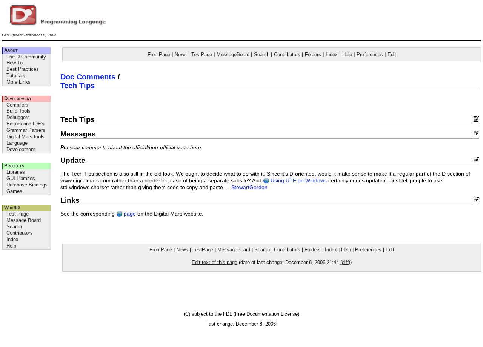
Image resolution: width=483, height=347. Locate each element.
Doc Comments (87, 77)
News (181, 54)
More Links (18, 82)
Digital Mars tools (25, 136)
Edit (392, 54)
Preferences (370, 54)
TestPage (201, 54)
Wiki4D (12, 208)
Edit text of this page (214, 262)
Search (14, 226)
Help (11, 246)
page (129, 214)
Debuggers (18, 117)
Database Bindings (27, 185)
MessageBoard (233, 54)
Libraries (15, 172)
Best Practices (22, 69)
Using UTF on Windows (298, 180)
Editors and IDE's (25, 124)
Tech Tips (77, 85)
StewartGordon (249, 187)
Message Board (23, 220)
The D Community (26, 57)
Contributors (19, 233)
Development (18, 98)
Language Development (20, 146)
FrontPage (159, 54)
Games (14, 191)
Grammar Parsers (25, 130)
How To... (16, 63)
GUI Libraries (20, 178)
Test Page (17, 214)
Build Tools (18, 111)
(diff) (345, 262)
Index (12, 239)
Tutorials (15, 75)
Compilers (17, 105)
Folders (313, 54)
